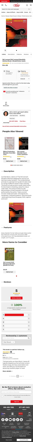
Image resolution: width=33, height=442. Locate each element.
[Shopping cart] (30, 5)
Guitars (3, 12)
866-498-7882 (8, 407)
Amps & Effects (11, 12)
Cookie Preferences (7, 437)
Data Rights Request (20, 427)
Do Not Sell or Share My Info (13, 427)
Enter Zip (23, 78)
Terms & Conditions (11, 424)
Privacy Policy (15, 432)
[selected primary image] (16, 33)
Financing (20, 415)
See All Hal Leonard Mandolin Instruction (14, 126)
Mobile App (29, 415)
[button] (16, 171)
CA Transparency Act (5, 427)
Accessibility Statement (26, 424)
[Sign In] (27, 5)
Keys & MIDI (20, 12)
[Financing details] (29, 91)
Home (3, 16)
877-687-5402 (24, 407)
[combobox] (8, 342)
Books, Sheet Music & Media (13, 16)
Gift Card (3, 415)
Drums (26, 12)
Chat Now (22, 121)
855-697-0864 (13, 121)
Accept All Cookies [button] (24, 439)
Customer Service (12, 415)
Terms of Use (22, 435)
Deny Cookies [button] (9, 439)
